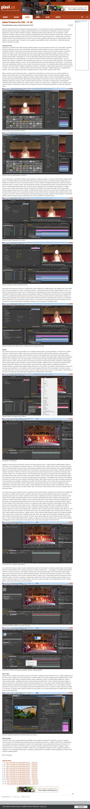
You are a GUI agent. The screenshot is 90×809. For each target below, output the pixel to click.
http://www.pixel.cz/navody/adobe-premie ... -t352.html (21, 770)
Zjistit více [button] (43, 806)
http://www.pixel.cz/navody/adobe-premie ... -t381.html (21, 778)
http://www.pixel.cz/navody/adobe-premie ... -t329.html (21, 762)
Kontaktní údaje (16, 796)
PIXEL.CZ (70, 1)
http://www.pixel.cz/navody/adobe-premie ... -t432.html (22, 783)
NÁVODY (27, 17)
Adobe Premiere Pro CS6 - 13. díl (17, 22)
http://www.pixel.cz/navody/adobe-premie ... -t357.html (21, 772)
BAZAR (47, 17)
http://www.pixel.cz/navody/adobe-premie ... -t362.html (21, 774)
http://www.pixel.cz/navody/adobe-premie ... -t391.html (22, 780)
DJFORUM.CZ (47, 1)
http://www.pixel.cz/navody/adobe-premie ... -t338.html (21, 766)
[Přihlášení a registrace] (82, 17)
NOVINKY (5, 17)
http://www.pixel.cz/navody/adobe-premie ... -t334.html (21, 764)
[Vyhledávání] (87, 17)
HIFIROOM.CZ (59, 1)
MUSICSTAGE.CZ (34, 1)
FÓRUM (37, 17)
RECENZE (16, 17)
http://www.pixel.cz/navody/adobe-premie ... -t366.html (21, 776)
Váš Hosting (27, 796)
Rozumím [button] (81, 807)
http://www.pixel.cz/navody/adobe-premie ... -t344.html (21, 768)
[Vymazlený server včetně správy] (82, 22)
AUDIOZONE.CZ (21, 1)
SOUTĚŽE (58, 17)
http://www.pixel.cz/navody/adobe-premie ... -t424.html (22, 781)
